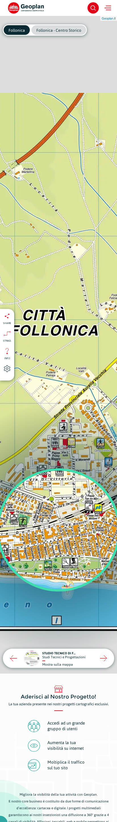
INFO (7, 358)
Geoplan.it (109, 18)
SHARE (7, 322)
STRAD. (7, 340)
